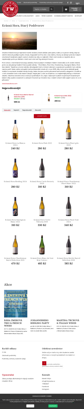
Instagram (45, 389)
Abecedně (38, 110)
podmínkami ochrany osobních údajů (52, 366)
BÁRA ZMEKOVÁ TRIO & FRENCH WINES (13, 323)
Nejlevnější (7, 110)
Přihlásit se (44, 363)
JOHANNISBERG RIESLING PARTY (39, 321)
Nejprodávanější (27, 110)
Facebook (45, 387)
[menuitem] (11, 15)
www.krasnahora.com (9, 84)
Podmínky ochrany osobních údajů (51, 2)
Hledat (51, 9)
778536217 (45, 384)
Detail (43, 269)
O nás (19, 2)
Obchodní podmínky (30, 2)
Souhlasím (52, 406)
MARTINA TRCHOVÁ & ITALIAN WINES (68, 321)
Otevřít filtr (42, 116)
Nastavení (30, 406)
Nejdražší (16, 110)
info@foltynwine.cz (48, 381)
